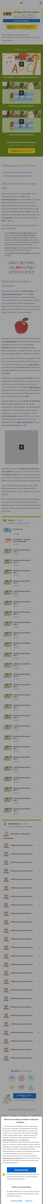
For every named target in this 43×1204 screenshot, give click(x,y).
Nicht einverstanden (21, 1187)
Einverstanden (21, 1170)
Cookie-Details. (24, 1140)
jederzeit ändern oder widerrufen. (12, 1158)
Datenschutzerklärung (9, 1140)
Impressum (28, 1200)
